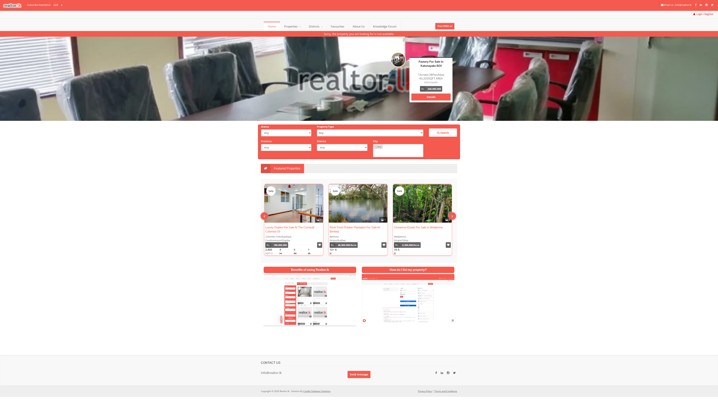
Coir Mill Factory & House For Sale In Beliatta (376, 227)
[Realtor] (14, 5)
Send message (359, 374)
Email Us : (677, 5)
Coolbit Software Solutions (317, 391)
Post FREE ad (445, 26)
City (375, 141)
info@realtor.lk (271, 373)
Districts (314, 26)
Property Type (325, 126)
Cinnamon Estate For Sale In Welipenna (308, 227)
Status (265, 126)
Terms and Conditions (445, 391)
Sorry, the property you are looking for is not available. (359, 34)
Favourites (337, 26)
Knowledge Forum (385, 26)
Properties (290, 26)
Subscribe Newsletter (39, 5)
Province (266, 141)
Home (272, 26)
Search (444, 132)
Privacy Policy (425, 391)
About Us (359, 26)
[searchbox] (398, 152)
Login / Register (704, 14)
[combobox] (398, 150)
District (321, 141)
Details (431, 93)
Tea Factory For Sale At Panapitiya (434, 227)
